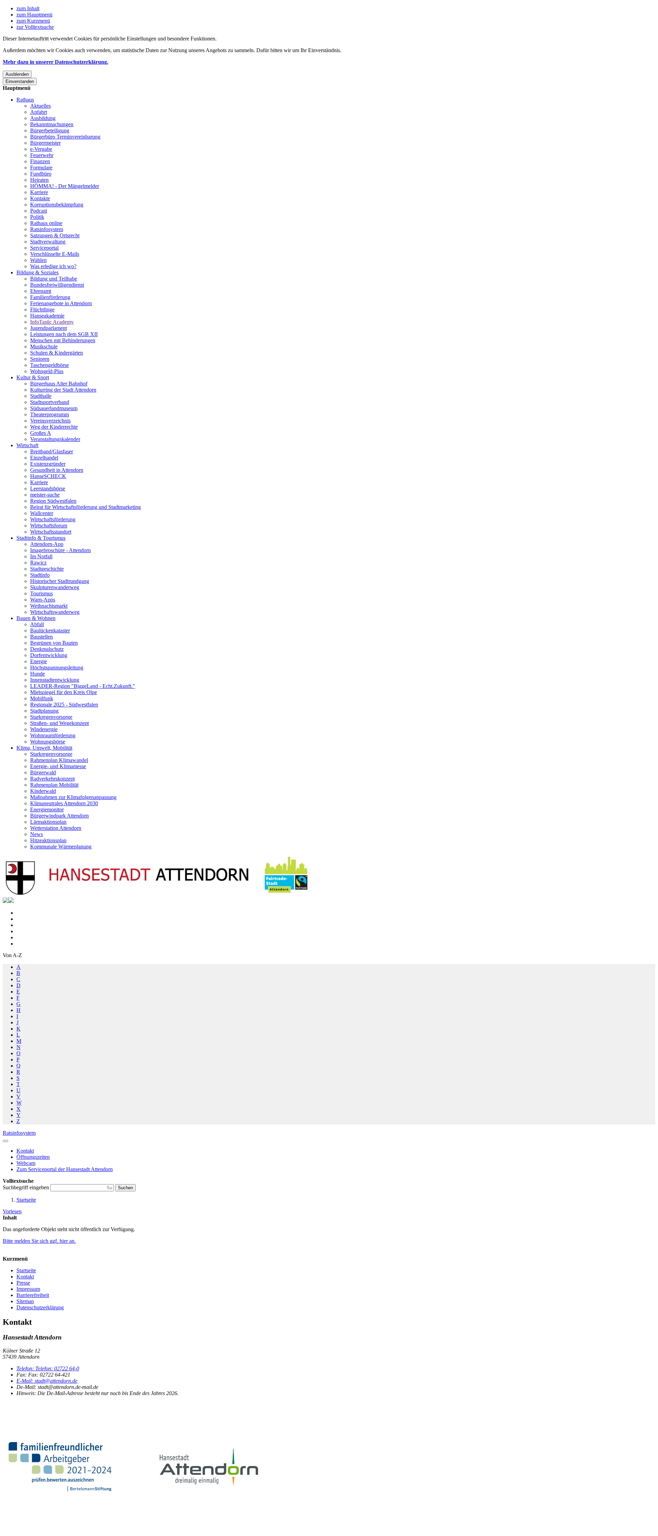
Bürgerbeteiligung (49, 130)
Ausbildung (43, 118)
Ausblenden (17, 74)
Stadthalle (40, 396)
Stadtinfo (40, 575)
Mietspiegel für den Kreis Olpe (63, 692)
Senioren (39, 359)
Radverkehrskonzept (52, 779)
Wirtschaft (27, 445)
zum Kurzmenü (33, 21)
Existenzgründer (47, 464)
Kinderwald (43, 791)
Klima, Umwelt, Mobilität (44, 748)
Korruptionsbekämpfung (56, 204)
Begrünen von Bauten (54, 643)
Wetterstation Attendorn (55, 828)
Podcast (38, 211)
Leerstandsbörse (47, 488)
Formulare (41, 167)
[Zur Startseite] (157, 894)
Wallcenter (41, 513)
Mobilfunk (41, 698)
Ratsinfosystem (46, 229)
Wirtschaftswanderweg (55, 612)
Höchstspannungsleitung (56, 667)
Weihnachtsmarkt (49, 606)
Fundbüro (40, 174)
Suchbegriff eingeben (26, 1187)
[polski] (11, 901)
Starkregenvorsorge (51, 717)
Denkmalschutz (47, 649)
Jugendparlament (48, 328)
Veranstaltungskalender (55, 439)
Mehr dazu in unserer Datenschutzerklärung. (55, 62)
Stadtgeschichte (47, 569)
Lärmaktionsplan (48, 822)
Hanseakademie (47, 316)
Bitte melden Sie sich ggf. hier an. (39, 1241)
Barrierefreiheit (32, 1295)
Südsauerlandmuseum (53, 408)
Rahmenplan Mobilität (54, 785)
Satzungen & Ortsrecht (55, 235)
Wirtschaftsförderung (52, 519)
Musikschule (44, 346)
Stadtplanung (44, 711)
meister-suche (45, 495)
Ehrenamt (40, 291)
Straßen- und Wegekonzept (59, 723)
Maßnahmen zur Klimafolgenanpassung (73, 797)
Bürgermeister (45, 143)
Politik (37, 217)
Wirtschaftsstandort (50, 532)
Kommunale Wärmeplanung (61, 846)
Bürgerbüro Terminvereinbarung (65, 137)
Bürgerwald (43, 772)
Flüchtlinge (42, 309)
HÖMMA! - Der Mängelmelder (64, 186)
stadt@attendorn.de (46, 1381)
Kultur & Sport (32, 377)
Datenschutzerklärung (40, 1307)
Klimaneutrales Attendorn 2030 (64, 803)
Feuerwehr (41, 155)
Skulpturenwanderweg (54, 587)
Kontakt (25, 1276)
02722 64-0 (47, 1368)
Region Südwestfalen (53, 501)
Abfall (37, 624)
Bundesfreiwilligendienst (57, 285)
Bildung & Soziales (37, 272)
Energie (38, 661)
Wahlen (38, 260)
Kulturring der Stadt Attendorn (63, 390)
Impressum (28, 1289)
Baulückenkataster (50, 630)
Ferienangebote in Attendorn (61, 303)
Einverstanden (19, 81)
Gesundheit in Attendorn (56, 470)
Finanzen (40, 161)
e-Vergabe (41, 149)
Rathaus (25, 100)
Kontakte (40, 198)
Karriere (39, 192)
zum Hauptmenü (34, 14)
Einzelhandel (44, 458)
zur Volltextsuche (35, 27)
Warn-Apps (42, 600)
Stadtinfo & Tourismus (40, 538)
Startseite (26, 1200)
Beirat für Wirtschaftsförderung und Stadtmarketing (85, 507)
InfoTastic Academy (52, 322)
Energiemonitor (47, 809)
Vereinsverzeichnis (50, 421)
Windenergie (44, 729)
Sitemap (25, 1301)
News (36, 834)
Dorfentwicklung (48, 655)
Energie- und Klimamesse (58, 766)
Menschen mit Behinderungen (62, 340)
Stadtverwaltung (47, 242)
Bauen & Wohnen (36, 618)
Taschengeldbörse (49, 365)
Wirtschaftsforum (48, 525)
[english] (5, 901)
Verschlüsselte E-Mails (54, 254)
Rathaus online (46, 223)
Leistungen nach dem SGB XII (64, 334)
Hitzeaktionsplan (48, 840)
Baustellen (41, 637)
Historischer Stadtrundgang (59, 581)
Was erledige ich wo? (53, 266)
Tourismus (41, 593)
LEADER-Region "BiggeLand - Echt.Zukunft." (82, 686)
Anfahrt (38, 112)
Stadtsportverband (49, 402)
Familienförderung (50, 297)
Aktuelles (40, 106)
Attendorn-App (46, 544)
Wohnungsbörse (47, 742)
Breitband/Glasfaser (51, 451)
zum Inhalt (27, 8)
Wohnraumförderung (52, 735)
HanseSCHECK (48, 476)
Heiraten (39, 180)
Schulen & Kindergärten (56, 353)
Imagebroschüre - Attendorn (60, 550)
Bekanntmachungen (51, 124)
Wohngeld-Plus (46, 371)
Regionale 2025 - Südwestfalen (64, 704)
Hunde (37, 674)
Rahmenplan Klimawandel (59, 760)
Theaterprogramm (49, 414)
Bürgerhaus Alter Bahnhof (58, 383)
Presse (23, 1283)
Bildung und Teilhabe (53, 279)
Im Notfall (41, 556)
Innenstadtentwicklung (54, 680)
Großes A (40, 433)
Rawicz (38, 562)
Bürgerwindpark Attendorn (59, 816)
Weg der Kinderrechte (54, 427)
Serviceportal (44, 248)
